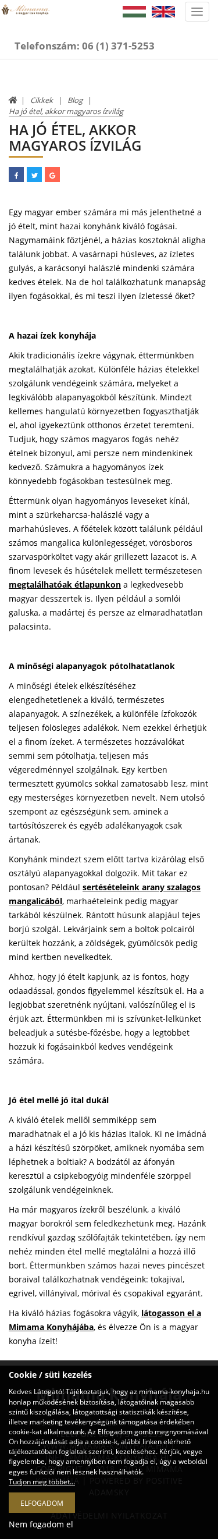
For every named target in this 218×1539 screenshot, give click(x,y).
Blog (75, 100)
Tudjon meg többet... (42, 1482)
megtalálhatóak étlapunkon (65, 584)
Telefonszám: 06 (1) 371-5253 (85, 45)
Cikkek (41, 100)
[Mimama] (25, 18)
